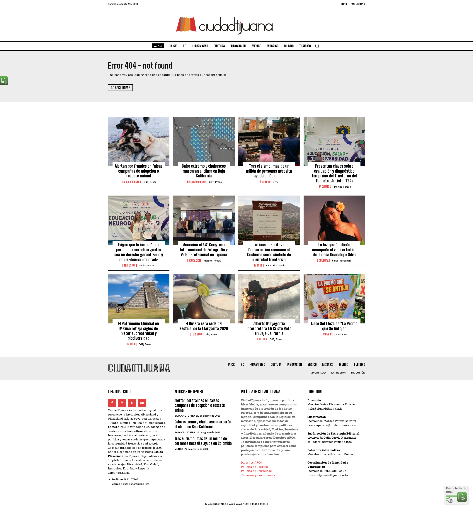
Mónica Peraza (342, 186)
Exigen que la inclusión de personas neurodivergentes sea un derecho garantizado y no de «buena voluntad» (138, 252)
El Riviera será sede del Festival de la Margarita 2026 (204, 326)
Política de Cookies (254, 467)
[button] (317, 45)
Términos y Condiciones (258, 475)
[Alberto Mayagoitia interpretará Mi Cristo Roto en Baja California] (269, 298)
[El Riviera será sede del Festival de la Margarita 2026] (204, 298)
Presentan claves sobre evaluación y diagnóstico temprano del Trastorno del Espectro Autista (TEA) (334, 173)
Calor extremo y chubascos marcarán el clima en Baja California (204, 171)
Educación (194, 260)
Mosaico (328, 334)
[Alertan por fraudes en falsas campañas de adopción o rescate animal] (138, 141)
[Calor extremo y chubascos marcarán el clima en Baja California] (204, 141)
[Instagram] (122, 403)
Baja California (131, 181)
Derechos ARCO (251, 462)
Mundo (265, 181)
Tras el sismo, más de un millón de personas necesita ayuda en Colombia (269, 171)
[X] (132, 403)
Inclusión (325, 186)
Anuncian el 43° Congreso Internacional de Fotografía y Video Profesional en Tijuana (204, 249)
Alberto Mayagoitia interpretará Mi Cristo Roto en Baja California (269, 328)
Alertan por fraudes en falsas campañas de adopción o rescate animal (139, 171)
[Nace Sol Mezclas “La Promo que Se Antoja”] (334, 298)
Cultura (324, 260)
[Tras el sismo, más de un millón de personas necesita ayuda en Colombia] (269, 141)
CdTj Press (150, 182)
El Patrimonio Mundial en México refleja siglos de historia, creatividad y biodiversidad (138, 331)
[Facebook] (112, 403)
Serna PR (341, 334)
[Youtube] (142, 403)
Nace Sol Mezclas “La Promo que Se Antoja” (334, 326)
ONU (275, 182)
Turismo (196, 334)
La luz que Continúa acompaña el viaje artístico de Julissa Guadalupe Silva (334, 249)
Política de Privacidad (256, 471)
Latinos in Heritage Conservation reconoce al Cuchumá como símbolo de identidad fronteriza (269, 252)
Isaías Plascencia (275, 265)
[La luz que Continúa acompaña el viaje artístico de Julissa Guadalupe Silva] (334, 220)
